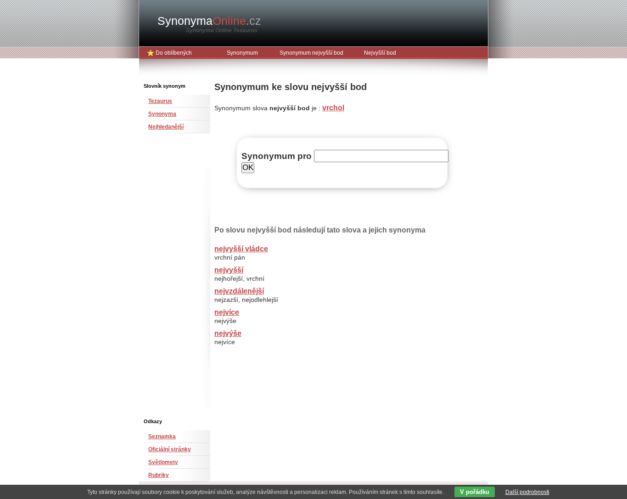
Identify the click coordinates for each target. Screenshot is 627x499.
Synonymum (242, 53)
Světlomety (163, 462)
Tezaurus (160, 101)
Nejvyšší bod (380, 53)
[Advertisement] (171, 279)
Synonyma (209, 20)
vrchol (333, 108)
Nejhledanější (166, 127)
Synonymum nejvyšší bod (311, 53)
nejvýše (227, 333)
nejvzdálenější (239, 291)
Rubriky (158, 475)
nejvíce (226, 312)
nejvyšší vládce (241, 249)
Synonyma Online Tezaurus (222, 30)
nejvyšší (228, 270)
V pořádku (474, 491)
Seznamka (162, 436)
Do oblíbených (174, 53)
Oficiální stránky (169, 449)
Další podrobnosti (527, 492)
